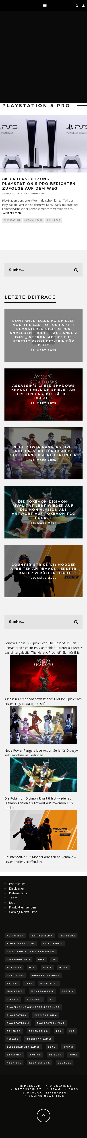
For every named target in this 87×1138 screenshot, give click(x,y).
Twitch (35, 1054)
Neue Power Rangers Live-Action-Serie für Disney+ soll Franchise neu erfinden (43, 451)
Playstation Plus (51, 1022)
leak (29, 983)
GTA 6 (63, 967)
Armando (9, 193)
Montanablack (42, 991)
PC (51, 999)
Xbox (73, 1054)
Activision (15, 935)
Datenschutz (18, 893)
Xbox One (14, 1062)
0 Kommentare (33, 220)
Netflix (68, 991)
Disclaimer (16, 888)
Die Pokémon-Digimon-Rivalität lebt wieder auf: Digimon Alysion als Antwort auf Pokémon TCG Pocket (43, 510)
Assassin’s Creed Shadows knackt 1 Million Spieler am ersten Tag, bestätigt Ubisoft (43, 392)
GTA (32, 967)
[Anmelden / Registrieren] (83, 5)
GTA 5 (47, 967)
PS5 (72, 1031)
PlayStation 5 (18, 1022)
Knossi (12, 983)
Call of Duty (53, 943)
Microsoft (48, 983)
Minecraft (15, 991)
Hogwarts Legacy (45, 975)
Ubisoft (55, 1054)
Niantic (13, 999)
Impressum (17, 884)
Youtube (64, 1062)
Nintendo (34, 999)
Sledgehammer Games (23, 1046)
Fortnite (14, 967)
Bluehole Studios (21, 943)
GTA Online (15, 975)
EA (54, 959)
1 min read (53, 220)
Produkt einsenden (22, 907)
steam (68, 1046)
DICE (41, 959)
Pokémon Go (38, 1031)
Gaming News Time (23, 912)
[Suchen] (77, 5)
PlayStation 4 (46, 1015)
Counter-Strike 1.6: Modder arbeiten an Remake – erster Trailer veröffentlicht (43, 569)
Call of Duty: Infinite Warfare (31, 951)
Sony (52, 1046)
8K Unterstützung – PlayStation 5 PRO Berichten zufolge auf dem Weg (39, 184)
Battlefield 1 (42, 935)
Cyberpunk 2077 (18, 959)
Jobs (12, 902)
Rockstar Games (39, 1038)
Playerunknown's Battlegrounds (33, 1007)
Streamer (14, 1054)
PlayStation (12, 220)
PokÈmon (14, 1031)
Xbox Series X (39, 1062)
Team (13, 898)
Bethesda (68, 935)
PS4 (58, 1031)
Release (13, 1038)
